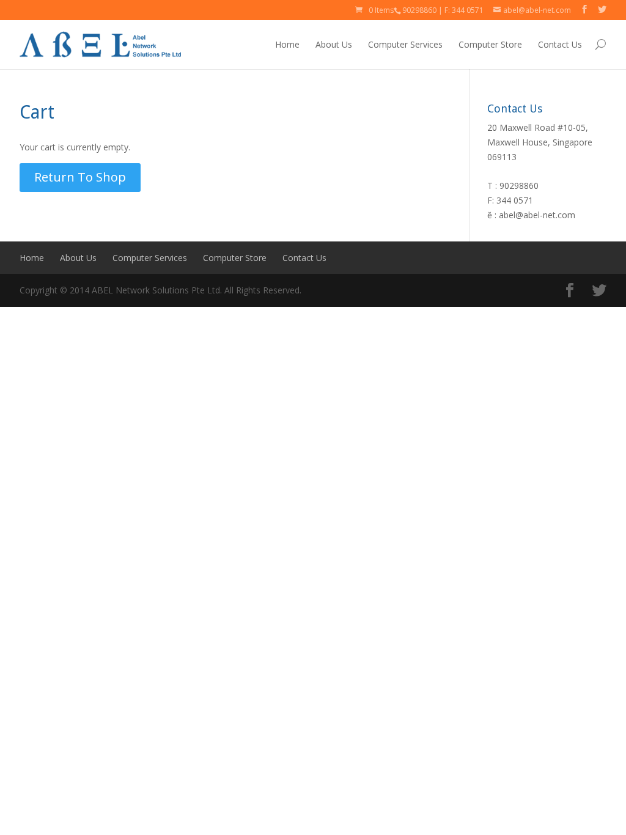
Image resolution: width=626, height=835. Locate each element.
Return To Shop (80, 177)
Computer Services (405, 44)
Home (287, 44)
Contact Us (560, 44)
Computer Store (490, 44)
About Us (333, 44)
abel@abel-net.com (537, 215)
